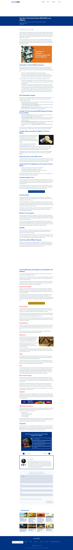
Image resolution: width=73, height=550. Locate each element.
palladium (41, 87)
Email (21, 488)
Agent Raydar (30, 459)
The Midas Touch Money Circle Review (40, 530)
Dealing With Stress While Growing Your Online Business (23, 530)
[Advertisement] (36, 10)
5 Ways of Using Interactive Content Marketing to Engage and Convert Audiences (32, 520)
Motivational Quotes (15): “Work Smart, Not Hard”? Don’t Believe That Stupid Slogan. (40, 520)
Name (21, 484)
